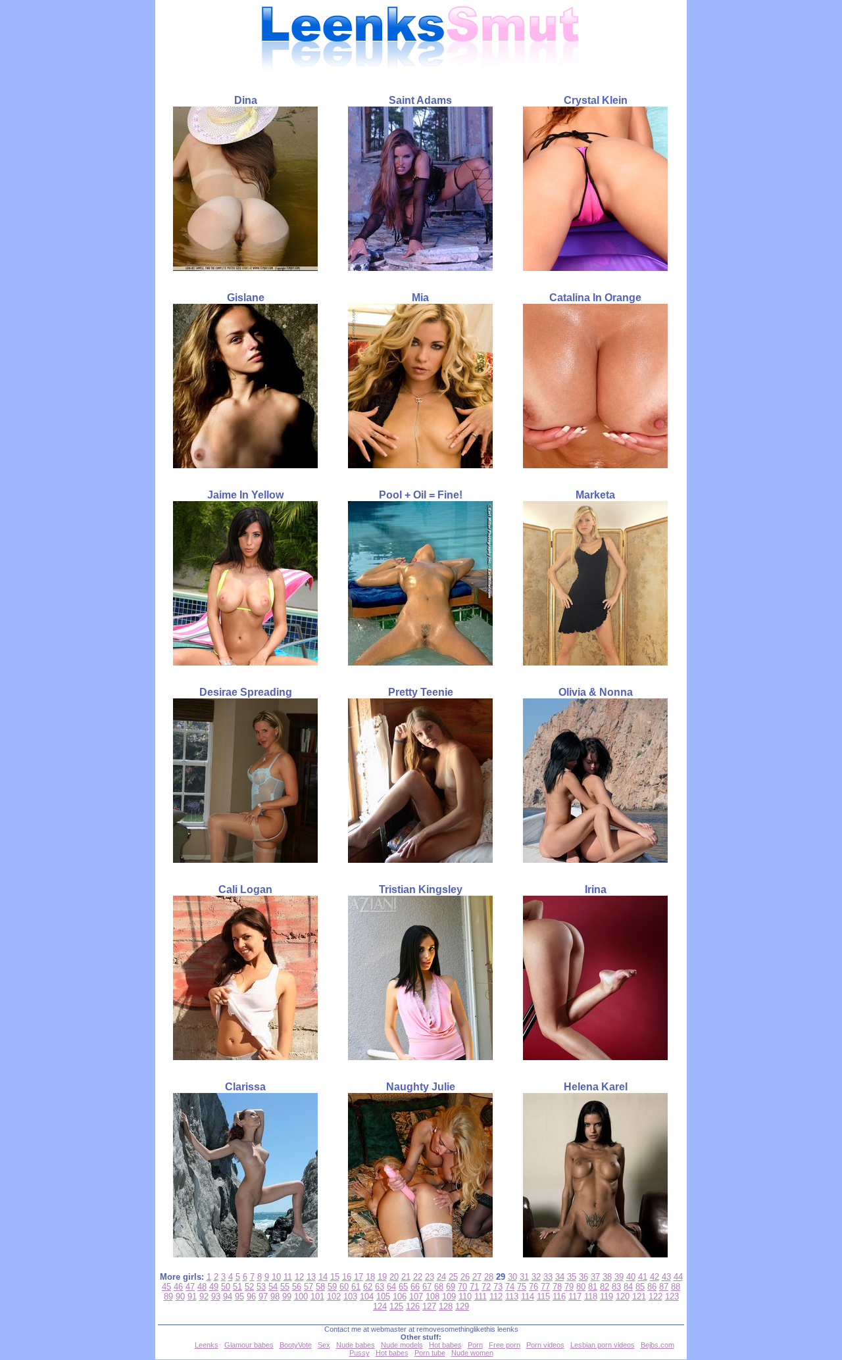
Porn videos (545, 1345)
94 (227, 1296)
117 (575, 1296)
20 (394, 1277)
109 (449, 1296)
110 (465, 1296)
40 (630, 1277)
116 (559, 1296)
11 (288, 1277)
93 (215, 1296)
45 (166, 1287)
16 (346, 1277)
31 (524, 1277)
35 (571, 1277)
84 (628, 1287)
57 (308, 1287)
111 (480, 1296)
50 (225, 1287)
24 (441, 1277)
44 (678, 1277)
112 (496, 1296)
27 (477, 1277)
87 (663, 1287)
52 (249, 1287)
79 (569, 1287)
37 (595, 1277)
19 (382, 1277)
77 (545, 1287)
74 (509, 1287)
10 (276, 1277)
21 (405, 1277)
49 (213, 1287)
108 (432, 1296)
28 (488, 1277)
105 (383, 1296)
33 (548, 1277)
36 (583, 1277)
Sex (324, 1345)
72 (486, 1287)
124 (380, 1306)
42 (654, 1277)
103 (350, 1296)
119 (606, 1296)
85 (640, 1287)
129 (462, 1306)
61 (355, 1287)
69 (450, 1287)
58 (320, 1287)
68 (438, 1287)
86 (651, 1287)
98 (275, 1296)
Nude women (472, 1353)
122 (655, 1296)
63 (379, 1287)
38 (607, 1277)
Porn (475, 1345)
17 (358, 1277)
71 (474, 1287)
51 (237, 1287)
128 (446, 1306)
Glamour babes (249, 1345)
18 (370, 1277)
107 (416, 1296)
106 (400, 1296)
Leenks (206, 1345)
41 (642, 1277)
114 (527, 1296)
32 (536, 1277)
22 (417, 1277)
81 (592, 1287)
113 (511, 1296)
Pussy (359, 1353)
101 (317, 1296)
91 (192, 1296)
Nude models (402, 1345)
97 (263, 1296)
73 (498, 1287)
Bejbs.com (657, 1345)
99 (286, 1296)
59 (332, 1287)
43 (666, 1277)
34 (559, 1277)
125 (396, 1306)
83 (616, 1287)
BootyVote (296, 1345)
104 (367, 1296)
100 (301, 1296)
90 (180, 1296)
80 (580, 1287)
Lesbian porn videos (602, 1345)
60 (344, 1287)
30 (512, 1277)
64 (391, 1287)
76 (533, 1287)
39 (619, 1277)
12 (299, 1277)
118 (590, 1296)
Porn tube (429, 1353)
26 (465, 1277)
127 (429, 1306)
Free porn (504, 1345)
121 (639, 1296)
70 (462, 1287)
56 (296, 1287)
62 (367, 1287)
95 (239, 1296)
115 (543, 1296)
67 (427, 1287)
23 (429, 1277)
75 (521, 1287)
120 (623, 1296)
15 (334, 1277)
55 (284, 1287)
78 (557, 1287)
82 (604, 1287)
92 (204, 1296)
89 (168, 1296)
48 (202, 1287)
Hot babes (445, 1345)
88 (675, 1287)
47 (190, 1287)
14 (323, 1277)
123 (672, 1296)
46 (178, 1287)
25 (453, 1277)
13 (311, 1277)
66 (415, 1287)
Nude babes (355, 1345)
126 (413, 1306)
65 (403, 1287)
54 (273, 1287)
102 (334, 1296)
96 (251, 1296)
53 (261, 1287)
